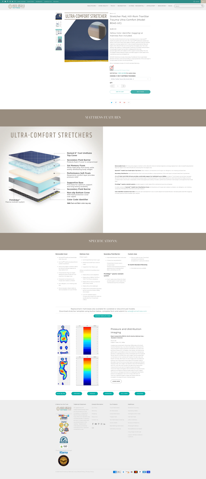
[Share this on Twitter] (111, 102)
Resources (162, 6)
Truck (113, 6)
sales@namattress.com (137, 311)
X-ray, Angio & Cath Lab (134, 432)
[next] (105, 38)
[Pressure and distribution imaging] (78, 355)
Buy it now (140, 91)
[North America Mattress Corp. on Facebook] (2, 1)
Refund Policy (81, 471)
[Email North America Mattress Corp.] (15, 1)
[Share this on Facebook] (116, 102)
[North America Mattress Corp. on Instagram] (10, 1)
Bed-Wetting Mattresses (117, 426)
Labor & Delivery (132, 419)
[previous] (66, 38)
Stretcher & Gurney (133, 407)
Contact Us (48, 1)
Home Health (103, 6)
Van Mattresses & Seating (117, 419)
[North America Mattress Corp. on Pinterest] (7, 1)
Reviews (56, 1)
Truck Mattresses (114, 407)
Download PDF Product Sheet (121, 70)
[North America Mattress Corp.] (16, 6)
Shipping (94, 413)
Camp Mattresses (115, 413)
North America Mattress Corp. (68, 471)
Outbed (131, 6)
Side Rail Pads (132, 416)
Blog (170, 6)
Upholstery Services (115, 428)
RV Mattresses (114, 410)
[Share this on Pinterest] (120, 102)
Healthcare (91, 6)
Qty (111, 82)
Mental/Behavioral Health (135, 428)
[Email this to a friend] (128, 102)
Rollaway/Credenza (133, 426)
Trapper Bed (113, 416)
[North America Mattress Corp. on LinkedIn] (12, 1)
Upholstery (151, 6)
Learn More (116, 381)
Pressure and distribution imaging (126, 331)
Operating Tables (133, 410)
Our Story (30, 1)
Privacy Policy (90, 471)
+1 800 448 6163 (21, 1)
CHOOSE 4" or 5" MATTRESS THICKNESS (123, 76)
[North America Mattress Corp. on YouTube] (5, 1)
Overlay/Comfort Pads (134, 413)
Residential (139, 6)
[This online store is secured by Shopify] (64, 446)
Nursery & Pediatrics (133, 422)
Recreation (122, 6)
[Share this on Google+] (124, 102)
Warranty (39, 1)
